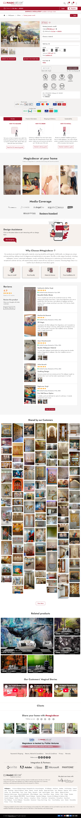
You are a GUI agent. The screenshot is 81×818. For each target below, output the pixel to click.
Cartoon (75, 790)
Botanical (66, 790)
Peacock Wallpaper (30, 796)
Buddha (16, 798)
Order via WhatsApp (8, 59)
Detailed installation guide (66, 147)
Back (74, 15)
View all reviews (50, 409)
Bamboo (41, 790)
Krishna (21, 798)
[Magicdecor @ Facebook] (53, 719)
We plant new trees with (65, 776)
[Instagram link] (42, 757)
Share (45, 23)
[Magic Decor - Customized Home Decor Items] (13, 3)
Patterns (57, 792)
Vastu (5, 790)
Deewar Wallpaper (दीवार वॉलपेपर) (17, 796)
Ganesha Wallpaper (9, 798)
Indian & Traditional (19, 790)
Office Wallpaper (34, 794)
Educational (33, 800)
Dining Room (60, 798)
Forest (25, 792)
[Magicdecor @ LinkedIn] (49, 719)
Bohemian (60, 790)
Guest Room (67, 798)
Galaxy (29, 792)
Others (49, 95)
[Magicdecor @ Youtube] (38, 719)
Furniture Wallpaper (17, 800)
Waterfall (6, 796)
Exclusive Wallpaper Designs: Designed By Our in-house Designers (28, 788)
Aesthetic (61, 788)
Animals (36, 790)
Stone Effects (47, 794)
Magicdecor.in (12, 816)
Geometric (35, 792)
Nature (26, 790)
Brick (70, 790)
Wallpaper (47, 96)
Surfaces (57, 794)
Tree (56, 790)
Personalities (27, 800)
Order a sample (72, 68)
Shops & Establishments (23, 794)
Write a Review (9, 308)
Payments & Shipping (17, 754)
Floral (21, 792)
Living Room (33, 798)
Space (40, 794)
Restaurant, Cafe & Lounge (10, 794)
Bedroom (26, 798)
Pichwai (6, 802)
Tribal (61, 794)
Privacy (61, 754)
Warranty (67, 754)
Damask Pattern (15, 792)
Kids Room (55, 788)
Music (52, 792)
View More (40, 603)
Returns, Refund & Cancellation (34, 754)
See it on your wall (32, 59)
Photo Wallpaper (18, 802)
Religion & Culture (64, 792)
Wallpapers (7, 788)
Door (49, 800)
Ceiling (6, 792)
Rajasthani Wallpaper (41, 796)
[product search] (64, 3)
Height (57, 48)
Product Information (31, 119)
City (10, 792)
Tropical (74, 788)
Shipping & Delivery (50, 119)
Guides (13, 119)
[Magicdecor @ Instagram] (41, 719)
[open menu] (76, 3)
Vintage (66, 794)
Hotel (40, 792)
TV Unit (11, 802)
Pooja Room (44, 798)
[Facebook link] (47, 757)
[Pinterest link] (49, 757)
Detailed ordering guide (40, 147)
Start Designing (10, 240)
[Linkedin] (44, 757)
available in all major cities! (40, 11)
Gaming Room (51, 798)
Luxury (62, 800)
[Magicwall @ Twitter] (45, 719)
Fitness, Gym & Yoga (42, 800)
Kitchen (38, 798)
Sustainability (68, 119)
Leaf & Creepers (46, 792)
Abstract (31, 790)
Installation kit (48, 55)
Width (44, 48)
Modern (67, 800)
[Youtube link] (39, 757)
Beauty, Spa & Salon (49, 790)
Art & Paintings (68, 788)
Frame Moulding (56, 800)
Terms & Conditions (51, 754)
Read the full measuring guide (15, 147)
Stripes (52, 794)
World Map (10, 790)
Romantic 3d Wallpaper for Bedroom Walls (57, 796)
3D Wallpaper (48, 788)
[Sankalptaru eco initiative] (65, 780)
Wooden (71, 794)
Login (63, 8)
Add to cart (46, 68)
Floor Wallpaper (8, 800)
